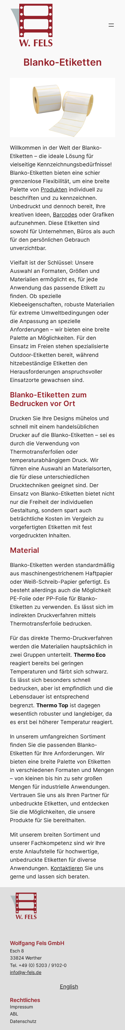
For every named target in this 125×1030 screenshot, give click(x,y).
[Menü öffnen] (111, 25)
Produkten (54, 189)
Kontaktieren (67, 868)
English (69, 986)
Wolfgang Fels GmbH (37, 943)
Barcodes (65, 214)
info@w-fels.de (25, 972)
